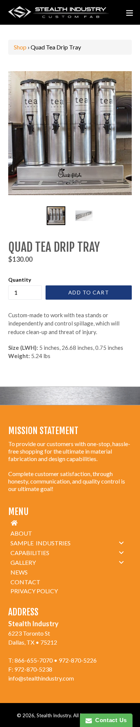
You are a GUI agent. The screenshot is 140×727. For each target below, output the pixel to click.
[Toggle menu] (121, 542)
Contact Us (109, 720)
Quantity (19, 279)
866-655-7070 (34, 660)
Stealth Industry (54, 715)
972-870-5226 (78, 660)
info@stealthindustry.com (41, 678)
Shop (20, 47)
